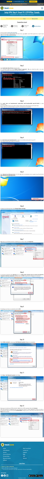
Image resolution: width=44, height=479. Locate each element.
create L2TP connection (12, 32)
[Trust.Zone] (6, 8)
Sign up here (35, 18)
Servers (5, 452)
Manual (25, 458)
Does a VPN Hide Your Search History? (9, 468)
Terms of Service (7, 454)
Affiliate (5, 460)
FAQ (24, 456)
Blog (24, 454)
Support (25, 452)
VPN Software (6, 450)
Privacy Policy (6, 456)
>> (17, 4)
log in (24, 18)
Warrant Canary (7, 458)
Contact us (25, 450)
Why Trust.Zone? (27, 448)
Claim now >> (33, 1)
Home (4, 448)
